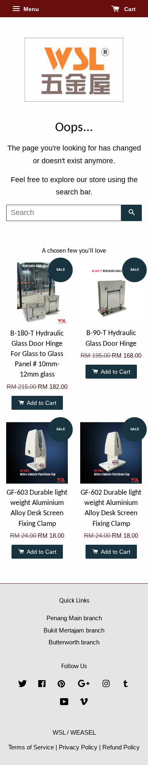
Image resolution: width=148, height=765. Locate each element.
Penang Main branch (74, 617)
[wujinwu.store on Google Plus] (83, 684)
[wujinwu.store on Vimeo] (83, 702)
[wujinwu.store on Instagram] (106, 684)
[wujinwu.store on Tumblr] (125, 684)
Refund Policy (121, 747)
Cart (129, 9)
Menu (30, 9)
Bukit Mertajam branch (74, 630)
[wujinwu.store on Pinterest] (61, 684)
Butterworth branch (74, 642)
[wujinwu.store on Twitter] (22, 684)
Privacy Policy (78, 747)
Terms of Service (31, 747)
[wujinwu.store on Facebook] (41, 684)
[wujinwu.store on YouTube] (64, 702)
